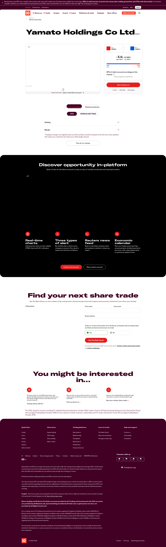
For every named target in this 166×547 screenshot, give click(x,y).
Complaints (127, 438)
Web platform (77, 432)
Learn (73, 13)
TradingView (76, 438)
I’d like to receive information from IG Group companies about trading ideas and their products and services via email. (112, 327)
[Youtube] (134, 459)
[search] (139, 13)
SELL (112, 47)
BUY (136, 47)
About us (38, 13)
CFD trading (50, 435)
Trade (47, 13)
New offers (112, 13)
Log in (138, 7)
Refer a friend (51, 441)
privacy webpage (93, 348)
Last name (117, 306)
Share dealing (51, 438)
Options (24, 445)
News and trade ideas (104, 435)
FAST (115, 90)
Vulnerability (127, 435)
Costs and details (74, 107)
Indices (24, 438)
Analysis (100, 13)
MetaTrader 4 (77, 441)
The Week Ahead (103, 432)
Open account (128, 13)
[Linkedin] (141, 459)
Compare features (78, 448)
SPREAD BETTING (88, 114)
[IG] (27, 13)
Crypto (56, 13)
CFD (72, 114)
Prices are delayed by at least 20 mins (123, 76)
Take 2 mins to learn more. (54, 496)
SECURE (122, 90)
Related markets (92, 107)
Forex (23, 435)
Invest (65, 13)
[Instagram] (127, 459)
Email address (90, 316)
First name (88, 306)
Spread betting (51, 432)
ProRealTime (76, 445)
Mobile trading (77, 435)
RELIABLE (131, 90)
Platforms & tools (86, 13)
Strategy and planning (104, 438)
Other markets (26, 448)
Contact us (127, 432)
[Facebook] (120, 459)
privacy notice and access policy (128, 346)
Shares (24, 441)
